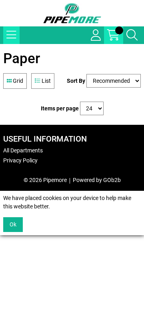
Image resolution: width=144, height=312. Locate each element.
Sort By (76, 81)
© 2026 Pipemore (45, 180)
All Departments (23, 150)
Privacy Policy (20, 160)
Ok (13, 224)
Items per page (60, 108)
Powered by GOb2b (97, 180)
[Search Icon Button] (132, 35)
